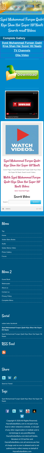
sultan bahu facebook (9, 323)
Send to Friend (7, 384)
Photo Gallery (7, 252)
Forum (4, 256)
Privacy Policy (7, 296)
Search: (5, 202)
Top (3, 231)
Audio (4, 244)
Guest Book (6, 279)
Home (4, 235)
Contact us (5, 292)
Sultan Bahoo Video (9, 248)
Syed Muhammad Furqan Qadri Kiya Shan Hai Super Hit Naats (22, 163)
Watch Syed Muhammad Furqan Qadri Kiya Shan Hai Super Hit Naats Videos (22, 182)
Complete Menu (7, 300)
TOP (39, 209)
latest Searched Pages (22, 191)
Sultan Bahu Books (8, 239)
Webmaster (6, 283)
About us (5, 288)
